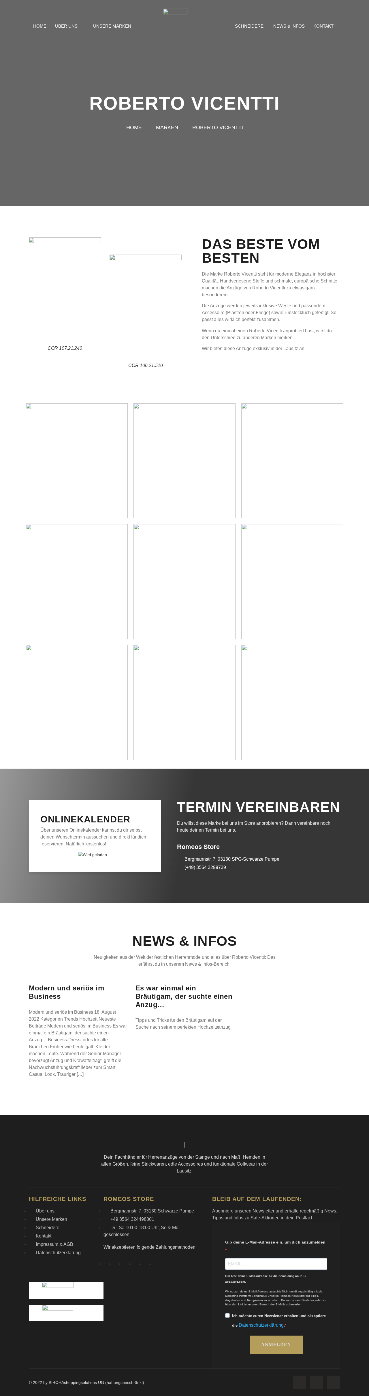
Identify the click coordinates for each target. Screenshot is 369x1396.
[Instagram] (316, 1382)
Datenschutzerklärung (261, 1325)
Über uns (66, 26)
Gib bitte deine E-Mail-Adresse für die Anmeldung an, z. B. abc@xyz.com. (265, 1278)
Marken (168, 127)
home (134, 127)
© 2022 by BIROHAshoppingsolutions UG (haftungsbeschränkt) (86, 1382)
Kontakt (323, 26)
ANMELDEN (276, 1344)
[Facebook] (299, 1382)
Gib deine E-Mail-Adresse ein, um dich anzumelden (275, 1242)
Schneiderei (250, 26)
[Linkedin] (333, 1382)
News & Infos (289, 26)
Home (39, 26)
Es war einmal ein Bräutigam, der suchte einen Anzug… (184, 996)
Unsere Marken (112, 26)
